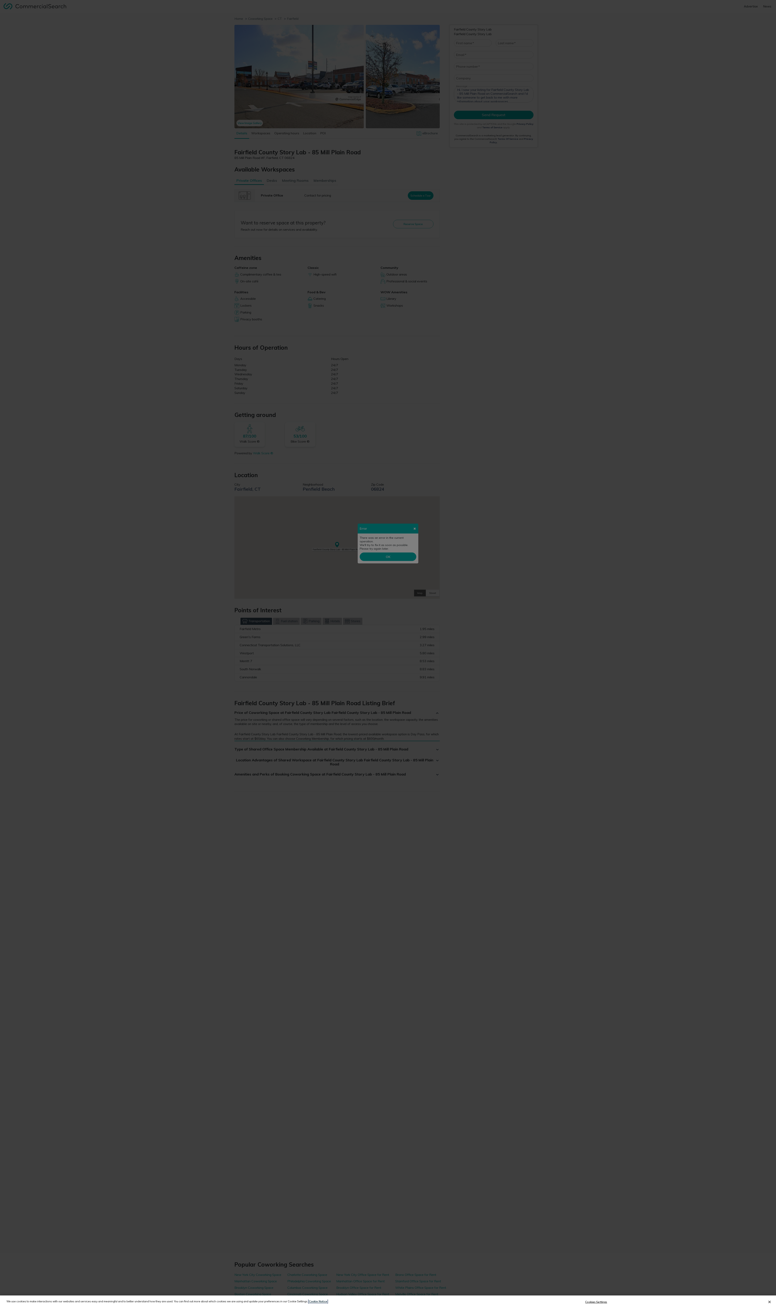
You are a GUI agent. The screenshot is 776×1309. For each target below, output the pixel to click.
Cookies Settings (596, 1302)
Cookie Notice (318, 1301)
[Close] (769, 1301)
